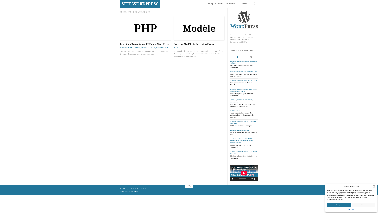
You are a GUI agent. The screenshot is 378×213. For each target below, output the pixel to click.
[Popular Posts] (237, 57)
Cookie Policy (350, 209)
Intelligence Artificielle (239, 141)
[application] (244, 173)
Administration (126, 48)
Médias (232, 110)
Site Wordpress (140, 3)
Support (244, 4)
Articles (136, 48)
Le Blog (210, 4)
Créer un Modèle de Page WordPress (194, 44)
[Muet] (252, 179)
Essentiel (248, 100)
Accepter (339, 205)
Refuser (363, 205)
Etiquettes (234, 102)
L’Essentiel (219, 4)
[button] (374, 186)
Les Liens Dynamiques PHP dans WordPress (144, 44)
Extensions (253, 61)
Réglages (253, 72)
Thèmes (233, 63)
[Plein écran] (255, 179)
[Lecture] (233, 179)
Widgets (233, 153)
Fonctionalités (231, 4)
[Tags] (251, 57)
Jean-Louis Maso (131, 191)
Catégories (145, 48)
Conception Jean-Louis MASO (240, 35)
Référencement (162, 48)
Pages (153, 48)
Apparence (245, 61)
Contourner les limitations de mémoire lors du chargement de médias (242, 115)
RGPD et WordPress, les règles (241, 126)
